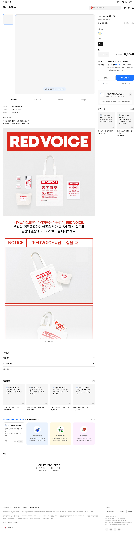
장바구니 (106, 78)
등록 (21, 441)
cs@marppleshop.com (120, 520)
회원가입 (124, 2)
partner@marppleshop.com (123, 522)
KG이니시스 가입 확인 (48, 518)
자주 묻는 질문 (110, 511)
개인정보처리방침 (34, 507)
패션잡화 (18, 109)
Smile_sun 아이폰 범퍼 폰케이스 (36, 407)
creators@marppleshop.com (120, 524)
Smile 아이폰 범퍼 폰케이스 (12, 407)
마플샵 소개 (17, 507)
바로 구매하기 (125, 78)
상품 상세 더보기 (49, 341)
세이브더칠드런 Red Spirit (19, 106)
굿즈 (13, 109)
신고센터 (130, 511)
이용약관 (24, 507)
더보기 (93, 381)
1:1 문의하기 (121, 511)
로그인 (118, 2)
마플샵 (5, 2)
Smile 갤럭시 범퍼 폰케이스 (81, 407)
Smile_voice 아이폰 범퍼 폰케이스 (60, 407)
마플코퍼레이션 (7, 507)
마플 (9, 2)
